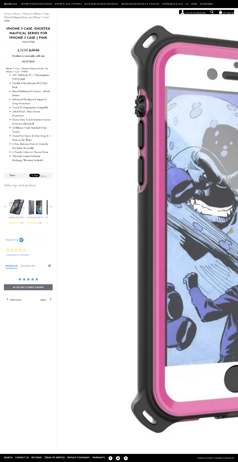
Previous (15, 300)
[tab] (11, 266)
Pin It (43, 176)
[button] (5, 206)
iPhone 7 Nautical (22, 13)
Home (7, 13)
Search (8, 458)
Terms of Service (54, 458)
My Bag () (228, 13)
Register (201, 13)
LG (187, 4)
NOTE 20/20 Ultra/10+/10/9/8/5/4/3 (101, 4)
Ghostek (28, 42)
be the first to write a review (28, 287)
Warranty (98, 458)
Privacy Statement (78, 458)
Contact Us (22, 458)
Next (43, 300)
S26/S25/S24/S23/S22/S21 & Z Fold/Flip (140, 4)
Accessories (206, 4)
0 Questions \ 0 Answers (17, 254)
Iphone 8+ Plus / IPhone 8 (68, 4)
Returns (36, 458)
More (194, 4)
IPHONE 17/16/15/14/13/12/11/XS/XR (36, 4)
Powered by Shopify (204, 458)
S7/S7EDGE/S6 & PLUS (172, 4)
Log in (188, 13)
